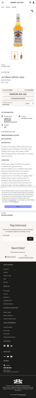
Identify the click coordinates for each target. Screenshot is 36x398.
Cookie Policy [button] (13, 200)
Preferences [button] (16, 201)
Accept (18, 206)
